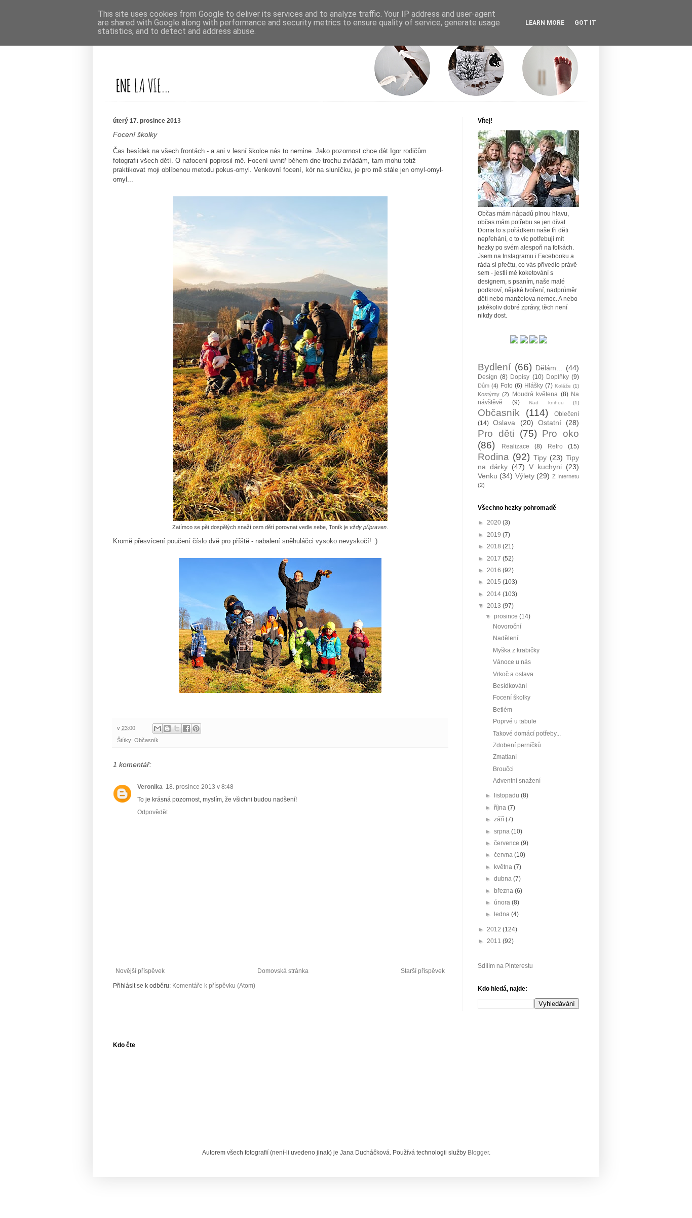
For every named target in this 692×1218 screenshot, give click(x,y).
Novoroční (507, 626)
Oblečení (566, 413)
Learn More (544, 22)
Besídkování (510, 685)
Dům (483, 385)
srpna (502, 831)
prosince (506, 616)
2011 (495, 941)
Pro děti (496, 433)
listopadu (507, 795)
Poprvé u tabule (514, 721)
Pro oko (560, 433)
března (504, 890)
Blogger (478, 1152)
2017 (495, 558)
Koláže (563, 386)
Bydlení (494, 367)
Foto (507, 385)
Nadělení (505, 638)
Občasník (146, 740)
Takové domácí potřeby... (527, 733)
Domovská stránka (283, 971)
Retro (555, 446)
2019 (495, 534)
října (501, 807)
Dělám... (548, 368)
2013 (495, 605)
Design (487, 376)
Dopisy (519, 376)
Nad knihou (546, 402)
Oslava (504, 423)
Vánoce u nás (512, 662)
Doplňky (557, 376)
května (504, 867)
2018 (495, 546)
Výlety (524, 476)
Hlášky (533, 385)
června (504, 854)
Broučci (503, 769)
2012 (495, 929)
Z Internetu (565, 476)
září (500, 819)
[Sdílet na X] (177, 728)
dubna (503, 878)
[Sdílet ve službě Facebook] (186, 728)
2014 (495, 594)
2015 (495, 581)
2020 (495, 522)
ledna (502, 914)
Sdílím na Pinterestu (505, 965)
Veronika (150, 786)
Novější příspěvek (140, 971)
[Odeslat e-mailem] (157, 728)
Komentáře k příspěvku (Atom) (213, 985)
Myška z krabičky (516, 650)
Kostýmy (488, 394)
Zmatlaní (505, 756)
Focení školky (511, 697)
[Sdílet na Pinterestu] (196, 728)
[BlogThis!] (167, 728)
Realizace (515, 446)
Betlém (502, 709)
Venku (487, 476)
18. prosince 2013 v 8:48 (200, 786)
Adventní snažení (517, 780)
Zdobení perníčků (517, 745)
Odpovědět (152, 812)
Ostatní (549, 423)
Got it (585, 22)
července (507, 843)
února (503, 902)
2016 (495, 570)
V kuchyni (545, 467)
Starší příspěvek (423, 971)
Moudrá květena (535, 394)
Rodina (493, 456)
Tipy (540, 458)
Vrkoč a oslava (513, 674)
